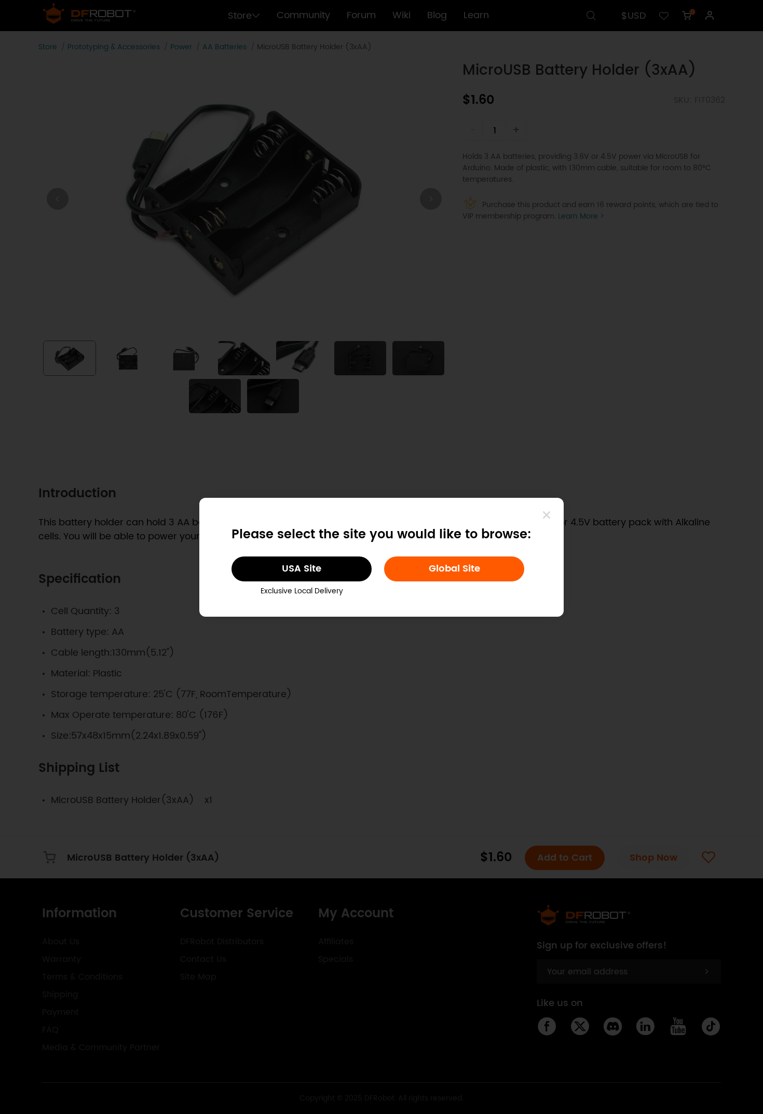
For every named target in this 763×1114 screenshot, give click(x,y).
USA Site (301, 568)
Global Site (454, 568)
